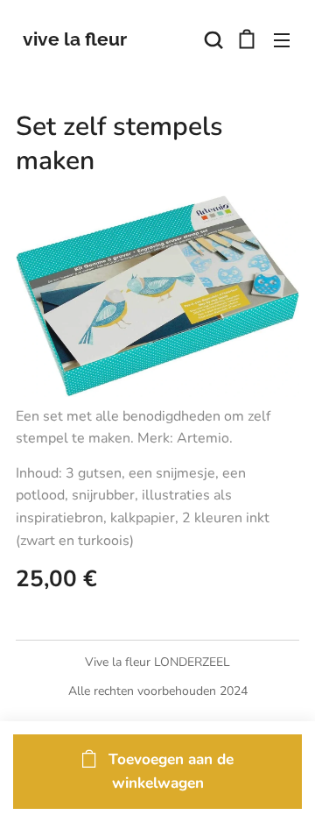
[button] (211, 39)
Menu (281, 39)
